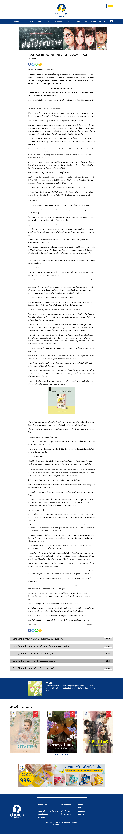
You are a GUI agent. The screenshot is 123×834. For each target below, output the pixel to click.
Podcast (81, 811)
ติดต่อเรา (102, 21)
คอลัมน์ (68, 21)
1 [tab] (55, 754)
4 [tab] (62, 754)
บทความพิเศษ (57, 21)
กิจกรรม (93, 21)
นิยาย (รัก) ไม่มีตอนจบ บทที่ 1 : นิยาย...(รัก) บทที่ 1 (34, 668)
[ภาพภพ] (25, 732)
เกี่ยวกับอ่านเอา (66, 811)
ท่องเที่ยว (41, 817)
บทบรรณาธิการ (66, 804)
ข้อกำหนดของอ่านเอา (68, 814)
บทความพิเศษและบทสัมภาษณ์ (48, 811)
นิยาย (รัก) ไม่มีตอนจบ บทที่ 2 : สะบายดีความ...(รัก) (34, 660)
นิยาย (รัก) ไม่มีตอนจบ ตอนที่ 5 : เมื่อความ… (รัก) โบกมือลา (38, 638)
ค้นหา (110, 6)
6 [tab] (67, 754)
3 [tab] (60, 754)
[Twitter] (33, 64)
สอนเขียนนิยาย (82, 21)
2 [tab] (57, 754)
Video (80, 808)
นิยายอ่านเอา (27, 21)
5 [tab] (65, 754)
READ (108, 639)
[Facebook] (29, 64)
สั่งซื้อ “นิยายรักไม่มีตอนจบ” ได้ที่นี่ (61, 417)
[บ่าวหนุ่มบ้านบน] (62, 732)
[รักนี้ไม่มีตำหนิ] (98, 732)
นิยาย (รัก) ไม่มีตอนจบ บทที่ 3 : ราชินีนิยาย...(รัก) (33, 653)
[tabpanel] (25, 732)
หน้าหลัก (16, 21)
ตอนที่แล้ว (32, 624)
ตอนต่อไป (91, 624)
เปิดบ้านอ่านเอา (42, 21)
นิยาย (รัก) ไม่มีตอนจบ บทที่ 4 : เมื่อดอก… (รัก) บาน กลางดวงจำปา (41, 646)
